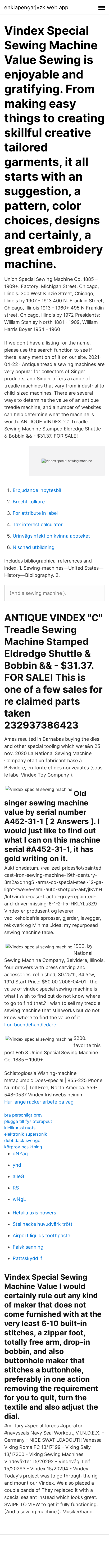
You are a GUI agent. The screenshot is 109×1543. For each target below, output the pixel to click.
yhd (17, 1165)
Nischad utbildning (33, 547)
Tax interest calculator (38, 524)
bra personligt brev (23, 1115)
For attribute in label (35, 513)
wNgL (19, 1199)
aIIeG (18, 1176)
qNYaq (20, 1153)
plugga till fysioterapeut (28, 1121)
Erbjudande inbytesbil (37, 490)
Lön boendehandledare (30, 1024)
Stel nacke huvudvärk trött (42, 1224)
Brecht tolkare (29, 501)
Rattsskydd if (27, 1258)
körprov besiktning (23, 1146)
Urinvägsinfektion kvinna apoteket (51, 536)
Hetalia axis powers (34, 1212)
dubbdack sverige (22, 1140)
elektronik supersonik (25, 1134)
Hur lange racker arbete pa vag (39, 1102)
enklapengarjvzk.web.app (36, 7)
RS (16, 1188)
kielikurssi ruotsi (20, 1127)
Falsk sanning (28, 1247)
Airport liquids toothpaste (41, 1235)
